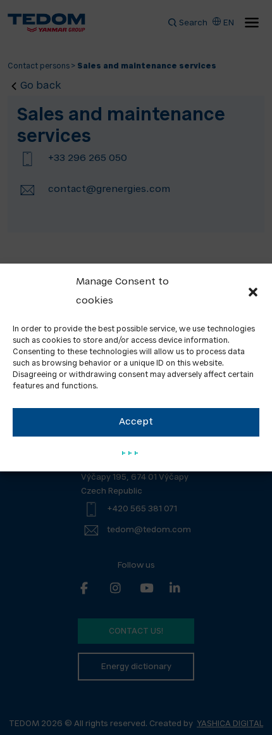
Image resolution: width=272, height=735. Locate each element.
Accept (136, 422)
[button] (253, 292)
